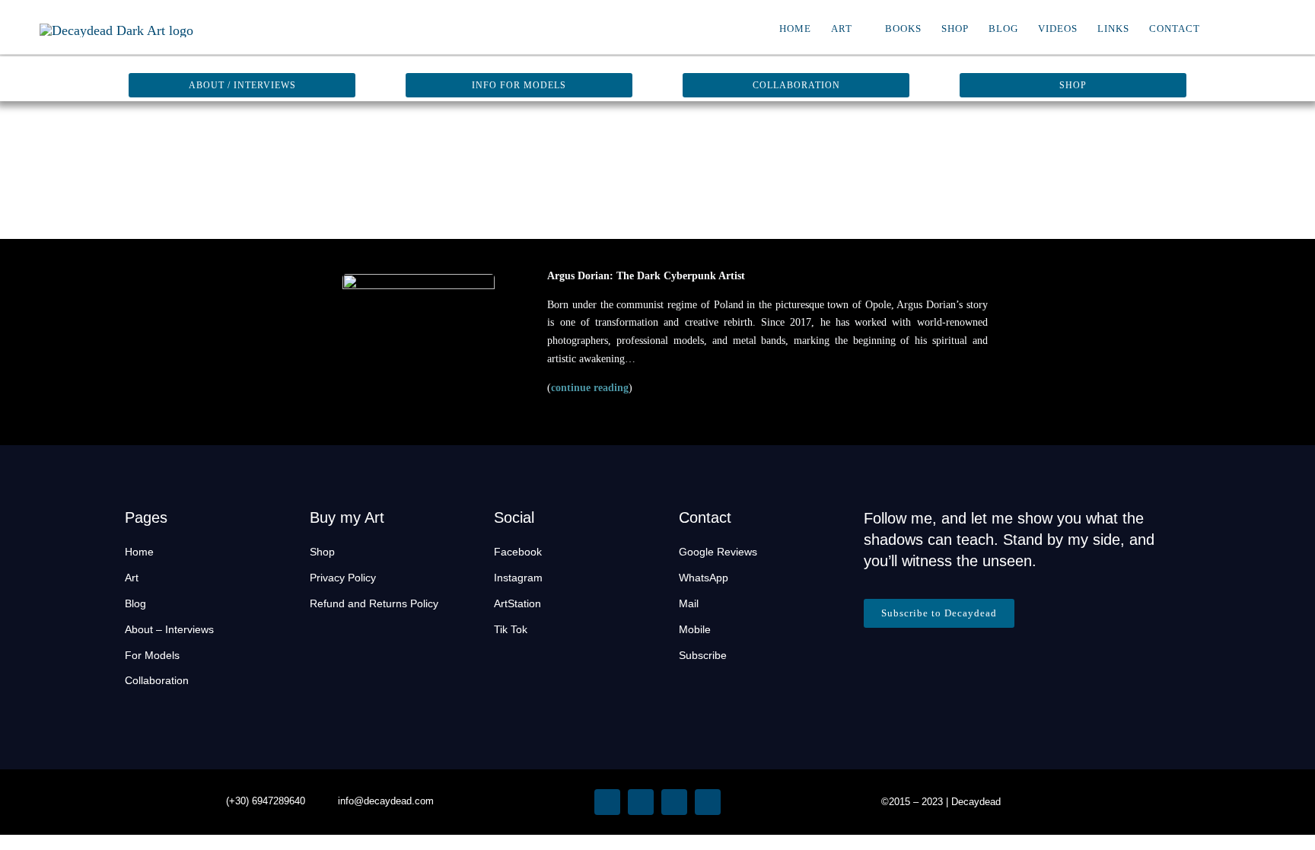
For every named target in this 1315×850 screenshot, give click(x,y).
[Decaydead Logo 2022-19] (116, 30)
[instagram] (607, 802)
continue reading (590, 387)
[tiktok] (708, 802)
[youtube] (674, 802)
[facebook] (641, 802)
